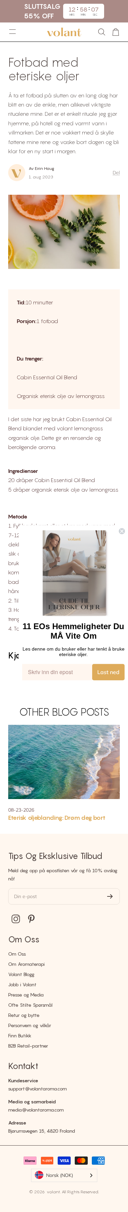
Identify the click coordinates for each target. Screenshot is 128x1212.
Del (116, 173)
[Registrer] (110, 896)
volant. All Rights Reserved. (72, 1191)
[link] (74, 573)
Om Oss (17, 954)
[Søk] (102, 32)
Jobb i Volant (22, 984)
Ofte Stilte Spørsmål (30, 1005)
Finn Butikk (19, 1035)
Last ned (108, 672)
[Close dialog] (121, 531)
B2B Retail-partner (28, 1046)
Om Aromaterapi (26, 964)
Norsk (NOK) (59, 1175)
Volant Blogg (21, 974)
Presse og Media (26, 995)
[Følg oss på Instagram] (16, 919)
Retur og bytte (24, 1015)
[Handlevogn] (116, 32)
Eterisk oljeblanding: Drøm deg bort (56, 817)
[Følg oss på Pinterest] (31, 919)
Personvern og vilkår (29, 1025)
